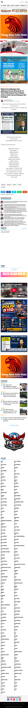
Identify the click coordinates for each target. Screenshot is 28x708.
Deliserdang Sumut (19, 502)
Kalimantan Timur (5, 551)
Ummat (17, 86)
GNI (1, 514)
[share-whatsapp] (19, 192)
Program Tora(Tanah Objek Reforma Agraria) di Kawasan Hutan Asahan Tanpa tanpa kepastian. (15, 419)
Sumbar (16, 654)
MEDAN (3, 86)
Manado (3, 583)
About (5, 703)
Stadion (3, 651)
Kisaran (3, 555)
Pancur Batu (17, 608)
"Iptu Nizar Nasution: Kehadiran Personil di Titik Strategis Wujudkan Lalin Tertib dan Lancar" (10, 412)
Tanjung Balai (17, 664)
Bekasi (2, 483)
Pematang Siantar (18, 617)
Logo (15, 576)
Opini (2, 601)
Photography (17, 620)
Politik (2, 623)
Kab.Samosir (4, 545)
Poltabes (16, 626)
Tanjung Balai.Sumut (6, 667)
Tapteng (3, 676)
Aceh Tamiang (17, 461)
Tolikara (3, 686)
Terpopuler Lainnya (14, 425)
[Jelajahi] (26, 2)
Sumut (2, 657)
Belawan (16, 483)
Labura (16, 570)
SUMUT (10, 86)
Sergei (15, 639)
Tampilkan (24, 228)
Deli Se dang (4, 498)
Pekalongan (17, 611)
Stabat (15, 648)
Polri (2, 626)
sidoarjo (3, 645)
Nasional (17, 5)
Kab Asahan (17, 530)
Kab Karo (16, 533)
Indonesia (16, 520)
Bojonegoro (4, 492)
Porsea (16, 629)
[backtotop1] (27, 707)
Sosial (15, 645)
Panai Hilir (3, 608)
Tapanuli (3, 670)
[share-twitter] (14, 192)
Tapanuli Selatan (18, 670)
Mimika (2, 592)
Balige (2, 473)
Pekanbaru (16, 614)
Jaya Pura (16, 526)
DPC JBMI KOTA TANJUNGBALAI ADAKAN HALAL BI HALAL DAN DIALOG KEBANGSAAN (11, 387)
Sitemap (18, 703)
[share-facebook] (8, 192)
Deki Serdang (17, 495)
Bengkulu (16, 486)
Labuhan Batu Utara (6, 567)
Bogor (15, 489)
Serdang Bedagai (5, 639)
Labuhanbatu (4, 570)
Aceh (2, 461)
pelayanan (3, 617)
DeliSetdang (4, 505)
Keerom (16, 551)
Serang (16, 636)
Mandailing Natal (18, 583)
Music (15, 592)
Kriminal (3, 558)
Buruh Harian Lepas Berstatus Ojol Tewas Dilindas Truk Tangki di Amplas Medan (11, 395)
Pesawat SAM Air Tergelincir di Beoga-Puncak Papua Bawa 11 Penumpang (11, 403)
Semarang (3, 636)
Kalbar (16, 548)
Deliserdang (4, 502)
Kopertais (16, 555)
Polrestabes (17, 623)
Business (16, 492)
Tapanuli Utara (18, 673)
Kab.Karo (16, 539)
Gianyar (16, 511)
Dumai (2, 508)
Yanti (15, 689)
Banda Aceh (17, 473)
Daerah (4, 5)
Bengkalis (3, 486)
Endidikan (16, 508)
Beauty (16, 480)
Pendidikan (22, 5)
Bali (15, 470)
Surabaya (3, 661)
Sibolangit (16, 642)
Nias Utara (16, 598)
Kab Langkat (4, 536)
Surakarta (16, 661)
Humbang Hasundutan (6, 520)
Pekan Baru (3, 614)
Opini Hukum (17, 601)
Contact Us (9, 703)
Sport (2, 648)
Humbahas (16, 517)
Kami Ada (23, 703)
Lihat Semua (14, 269)
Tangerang (3, 664)
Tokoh (14, 86)
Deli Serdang (17, 498)
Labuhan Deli (17, 567)
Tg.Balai (3, 682)
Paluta (15, 604)
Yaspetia (3, 692)
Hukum (8, 5)
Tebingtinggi (17, 679)
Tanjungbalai (17, 667)
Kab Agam (3, 530)
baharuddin (4, 470)
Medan (15, 586)
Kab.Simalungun (5, 548)
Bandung (3, 477)
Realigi (2, 633)
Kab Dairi (3, 533)
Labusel (3, 573)
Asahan (16, 467)
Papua (2, 611)
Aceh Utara (3, 464)
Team (15, 676)
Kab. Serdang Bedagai (19, 536)
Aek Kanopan (17, 464)
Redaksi (13, 703)
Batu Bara (3, 480)
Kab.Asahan (4, 539)
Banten (16, 477)
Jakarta (12, 5)
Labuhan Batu (4, 564)
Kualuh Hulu (4, 561)
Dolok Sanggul (17, 505)
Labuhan (16, 561)
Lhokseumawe (4, 576)
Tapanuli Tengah (5, 673)
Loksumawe (3, 579)
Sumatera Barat (18, 651)
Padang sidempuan (5, 604)
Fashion (3, 511)
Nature (16, 595)
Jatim (15, 523)
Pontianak (3, 629)
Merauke (16, 589)
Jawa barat (3, 526)
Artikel (2, 467)
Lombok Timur (17, 579)
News (2, 598)
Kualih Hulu (17, 558)
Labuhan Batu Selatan (19, 564)
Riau (15, 633)
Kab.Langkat (4, 542)
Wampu (2, 689)
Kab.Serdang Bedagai (19, 545)
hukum (15, 514)
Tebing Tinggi (4, 679)
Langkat (16, 573)
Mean (2, 586)
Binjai (2, 489)
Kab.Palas (16, 542)
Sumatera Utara (5, 654)
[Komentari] (25, 192)
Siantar (3, 642)
